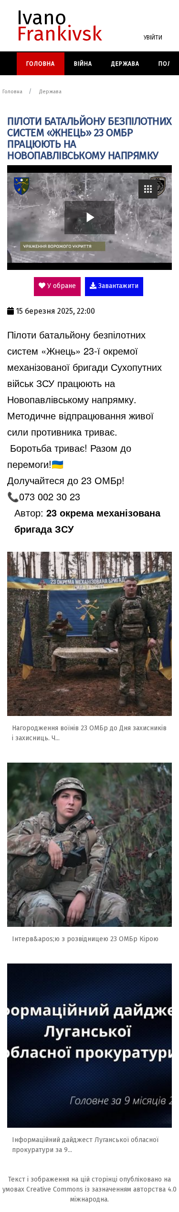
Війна (83, 63)
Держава (125, 63)
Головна (40, 63)
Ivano (59, 26)
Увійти (153, 37)
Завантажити (117, 286)
